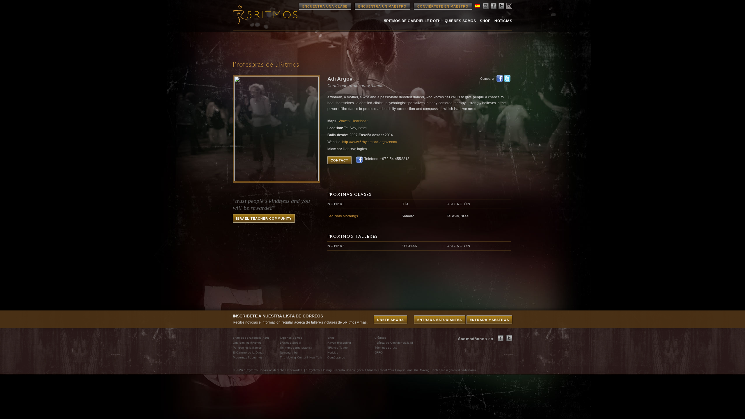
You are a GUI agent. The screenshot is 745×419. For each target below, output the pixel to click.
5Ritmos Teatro (337, 347)
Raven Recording (339, 342)
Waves (344, 121)
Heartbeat (360, 121)
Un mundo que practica (296, 347)
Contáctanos (336, 357)
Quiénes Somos (460, 21)
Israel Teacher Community (264, 218)
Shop (485, 21)
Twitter (507, 78)
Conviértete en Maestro (443, 6)
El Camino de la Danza (249, 352)
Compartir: (486, 78)
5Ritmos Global (290, 342)
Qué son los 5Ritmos (247, 342)
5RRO (379, 352)
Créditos (380, 337)
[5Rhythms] (265, 14)
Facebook (499, 78)
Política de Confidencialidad (394, 342)
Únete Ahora (390, 320)
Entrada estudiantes (439, 320)
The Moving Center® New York (301, 357)
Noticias (503, 21)
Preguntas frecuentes (247, 357)
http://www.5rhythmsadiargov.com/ (369, 142)
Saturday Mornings (342, 216)
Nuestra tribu (289, 352)
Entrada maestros (489, 320)
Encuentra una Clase (324, 6)
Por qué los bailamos (247, 347)
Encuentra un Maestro (382, 6)
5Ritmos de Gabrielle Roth (412, 21)
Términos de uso (386, 347)
